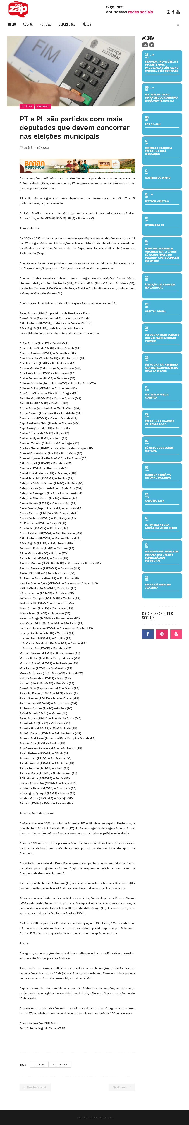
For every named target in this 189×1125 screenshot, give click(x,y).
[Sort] (151, 44)
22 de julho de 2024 (36, 148)
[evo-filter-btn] (145, 44)
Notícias (39, 1064)
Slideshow (60, 1064)
